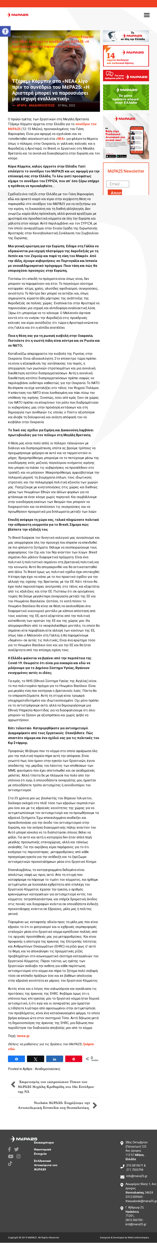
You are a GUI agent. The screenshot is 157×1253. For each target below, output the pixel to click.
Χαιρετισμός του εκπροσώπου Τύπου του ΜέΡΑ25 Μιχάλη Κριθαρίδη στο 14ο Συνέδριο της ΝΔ (56, 1087)
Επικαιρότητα (44, 1142)
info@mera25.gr (136, 1176)
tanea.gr (23, 1036)
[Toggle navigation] (146, 15)
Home (16, 37)
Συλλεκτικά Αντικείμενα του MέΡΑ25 (45, 1165)
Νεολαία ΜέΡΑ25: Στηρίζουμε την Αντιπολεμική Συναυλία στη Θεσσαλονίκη (54, 1105)
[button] (5, 31)
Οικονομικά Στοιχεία (42, 1151)
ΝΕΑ (60, 139)
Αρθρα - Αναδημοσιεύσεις (44, 37)
